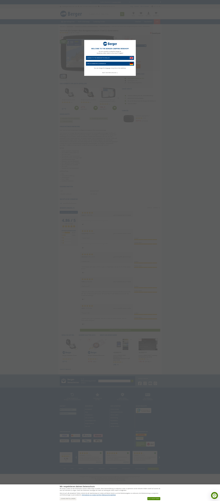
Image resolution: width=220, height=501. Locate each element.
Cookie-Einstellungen (68, 498)
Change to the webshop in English (98, 58)
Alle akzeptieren (153, 498)
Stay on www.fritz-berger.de (96, 63)
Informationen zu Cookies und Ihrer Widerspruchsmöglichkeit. (99, 495)
